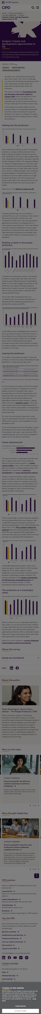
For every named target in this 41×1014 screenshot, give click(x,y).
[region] (20, 998)
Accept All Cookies (20, 1011)
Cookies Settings (20, 1006)
